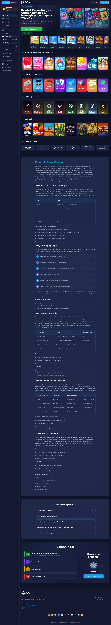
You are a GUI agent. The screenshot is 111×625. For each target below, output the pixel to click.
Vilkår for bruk (98, 602)
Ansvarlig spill (78, 595)
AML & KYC (97, 595)
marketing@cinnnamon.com (30, 605)
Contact (57, 595)
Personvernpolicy (98, 599)
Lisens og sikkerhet (99, 597)
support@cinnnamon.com (30, 603)
